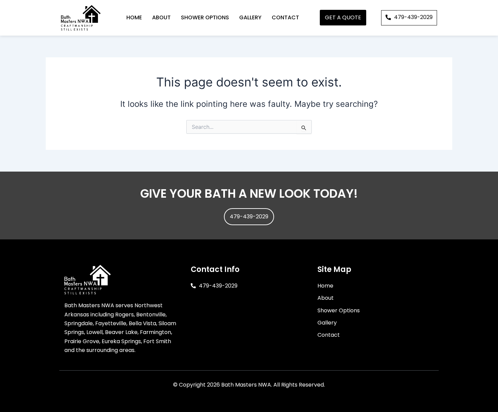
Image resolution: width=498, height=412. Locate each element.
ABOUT (161, 17)
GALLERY (250, 17)
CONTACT (285, 17)
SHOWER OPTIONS (205, 17)
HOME (134, 17)
